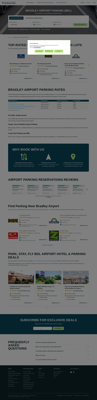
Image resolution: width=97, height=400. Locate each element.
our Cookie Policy (37, 47)
